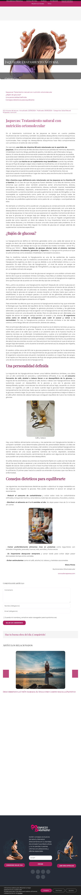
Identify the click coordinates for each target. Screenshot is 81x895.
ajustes (20, 893)
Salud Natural (66, 110)
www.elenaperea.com (66, 573)
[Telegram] (71, 16)
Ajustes (71, 890)
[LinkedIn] (65, 16)
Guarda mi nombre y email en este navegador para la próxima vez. (31, 617)
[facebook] (59, 6)
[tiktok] (77, 6)
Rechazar (59, 890)
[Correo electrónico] (74, 16)
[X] (61, 16)
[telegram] (70, 6)
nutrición (13, 112)
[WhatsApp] (68, 16)
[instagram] (66, 6)
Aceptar (46, 890)
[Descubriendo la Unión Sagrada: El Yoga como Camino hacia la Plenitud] (40, 652)
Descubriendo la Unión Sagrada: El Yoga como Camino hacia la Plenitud (39, 691)
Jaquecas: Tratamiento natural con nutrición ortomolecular (29, 92)
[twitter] (63, 6)
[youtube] (73, 6)
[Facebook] (58, 16)
